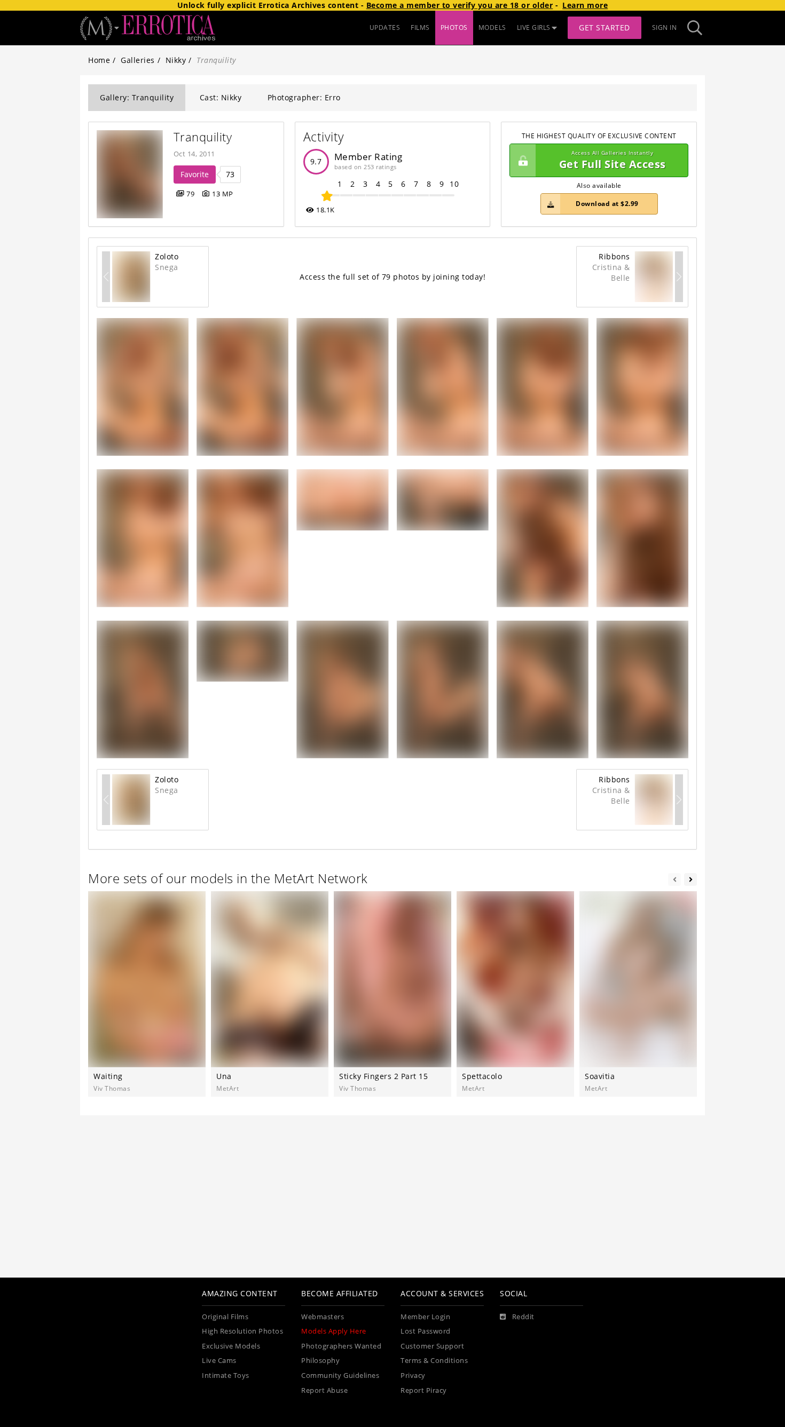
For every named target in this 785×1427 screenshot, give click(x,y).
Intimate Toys (225, 1375)
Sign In (664, 27)
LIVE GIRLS (534, 27)
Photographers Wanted (341, 1346)
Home (99, 60)
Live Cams (219, 1360)
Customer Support (432, 1346)
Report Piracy (424, 1390)
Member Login (425, 1316)
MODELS (492, 27)
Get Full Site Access (612, 160)
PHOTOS (454, 27)
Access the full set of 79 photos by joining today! (392, 277)
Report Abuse (324, 1390)
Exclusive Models (231, 1346)
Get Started (604, 27)
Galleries (138, 60)
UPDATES (385, 27)
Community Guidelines (340, 1375)
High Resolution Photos (242, 1331)
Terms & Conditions (434, 1360)
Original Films (225, 1316)
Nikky (176, 60)
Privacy (413, 1375)
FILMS (420, 27)
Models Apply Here (333, 1331)
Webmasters (322, 1316)
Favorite (194, 174)
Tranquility (203, 137)
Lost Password (426, 1331)
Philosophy (320, 1360)
